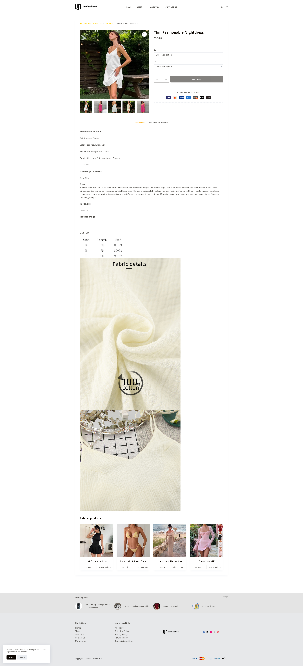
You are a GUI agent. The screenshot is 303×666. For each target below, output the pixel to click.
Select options (105, 567)
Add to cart (197, 79)
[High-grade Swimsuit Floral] (133, 540)
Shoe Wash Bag (208, 606)
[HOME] (81, 24)
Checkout (79, 634)
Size (155, 61)
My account (80, 641)
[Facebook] (204, 632)
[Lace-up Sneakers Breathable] (117, 606)
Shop (139, 7)
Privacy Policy (121, 634)
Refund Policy (121, 637)
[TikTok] (214, 632)
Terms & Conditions (124, 641)
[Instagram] (211, 632)
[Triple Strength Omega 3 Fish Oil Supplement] (78, 606)
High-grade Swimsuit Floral (133, 561)
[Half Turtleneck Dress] (96, 540)
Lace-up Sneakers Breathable (136, 606)
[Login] (222, 7)
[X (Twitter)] (207, 632)
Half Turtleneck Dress (96, 561)
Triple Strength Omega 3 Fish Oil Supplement (97, 606)
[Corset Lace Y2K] (206, 540)
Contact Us (171, 7)
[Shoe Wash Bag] (195, 606)
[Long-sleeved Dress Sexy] (169, 540)
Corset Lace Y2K (206, 561)
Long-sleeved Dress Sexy (170, 561)
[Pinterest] (218, 632)
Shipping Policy (122, 631)
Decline (22, 657)
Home (128, 7)
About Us (119, 627)
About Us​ (154, 7)
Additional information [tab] (158, 122)
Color (156, 50)
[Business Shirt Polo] (156, 606)
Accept (11, 657)
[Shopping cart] (227, 7)
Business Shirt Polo (171, 606)
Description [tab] (140, 122)
